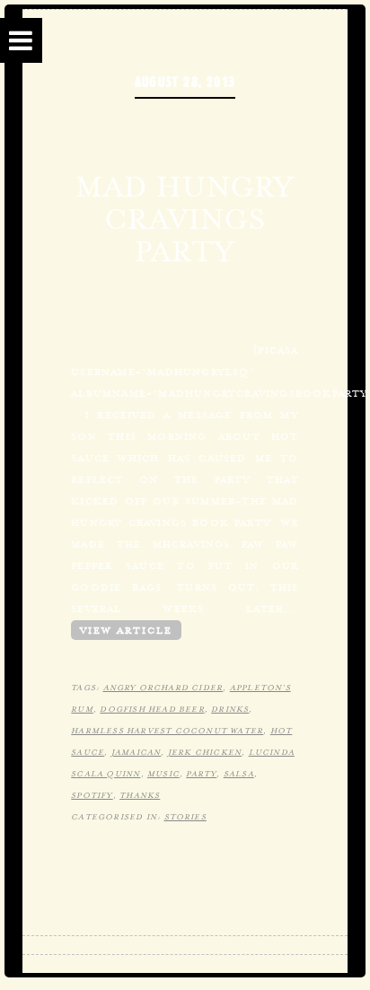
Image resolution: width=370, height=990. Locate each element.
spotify (91, 795)
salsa (239, 773)
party (201, 773)
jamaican (136, 752)
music (163, 773)
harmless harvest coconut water (167, 730)
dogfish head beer (152, 709)
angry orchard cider (163, 687)
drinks (230, 709)
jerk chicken (205, 752)
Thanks (139, 795)
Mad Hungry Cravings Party (185, 219)
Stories (185, 816)
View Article (126, 630)
